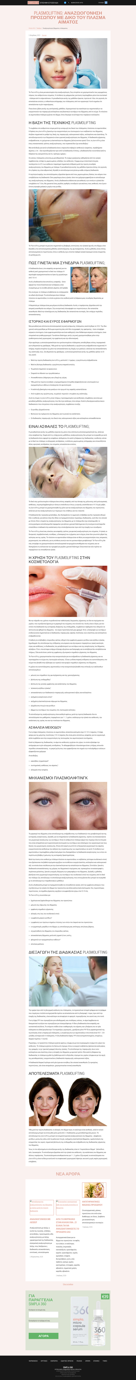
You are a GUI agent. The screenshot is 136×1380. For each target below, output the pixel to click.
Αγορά (43, 1336)
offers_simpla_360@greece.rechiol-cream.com (68, 1369)
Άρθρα (87, 1361)
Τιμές (105, 1361)
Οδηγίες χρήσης (67, 1361)
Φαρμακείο (33, 1361)
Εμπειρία (54, 1361)
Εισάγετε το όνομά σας (37, 1310)
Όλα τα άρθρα (68, 1284)
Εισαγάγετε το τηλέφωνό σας (39, 1321)
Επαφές (96, 1361)
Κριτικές (44, 1361)
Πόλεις (79, 1361)
